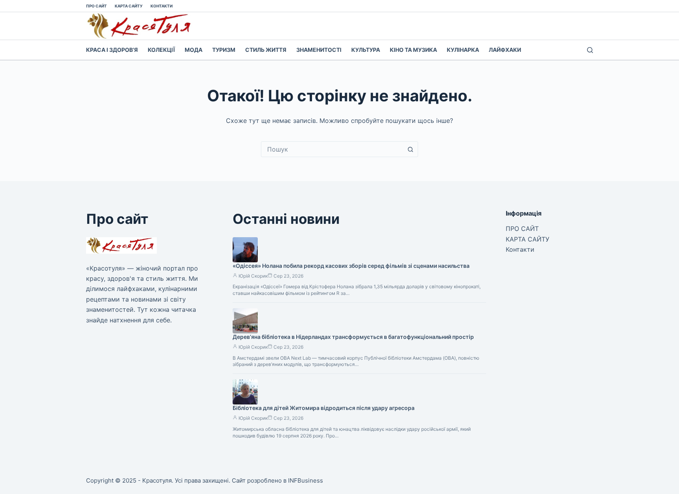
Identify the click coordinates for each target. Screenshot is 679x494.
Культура (365, 49)
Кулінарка (463, 49)
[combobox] (332, 149)
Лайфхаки (505, 49)
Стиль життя (265, 49)
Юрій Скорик (253, 276)
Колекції (161, 49)
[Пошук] (590, 50)
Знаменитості (318, 49)
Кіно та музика (413, 49)
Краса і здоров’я (112, 49)
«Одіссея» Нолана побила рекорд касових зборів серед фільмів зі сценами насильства (351, 265)
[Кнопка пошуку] (410, 149)
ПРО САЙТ (96, 6)
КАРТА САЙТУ (129, 6)
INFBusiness (305, 480)
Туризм (223, 49)
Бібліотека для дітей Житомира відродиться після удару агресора (324, 407)
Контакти (161, 6)
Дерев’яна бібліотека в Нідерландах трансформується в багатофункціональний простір (353, 336)
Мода (193, 49)
